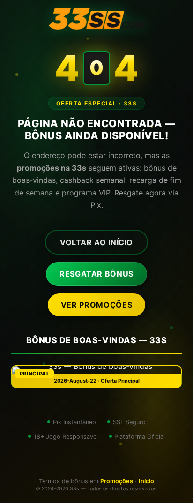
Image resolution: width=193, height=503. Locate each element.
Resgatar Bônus (96, 273)
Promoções (116, 481)
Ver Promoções (96, 304)
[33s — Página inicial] (96, 19)
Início (146, 481)
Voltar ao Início (96, 242)
